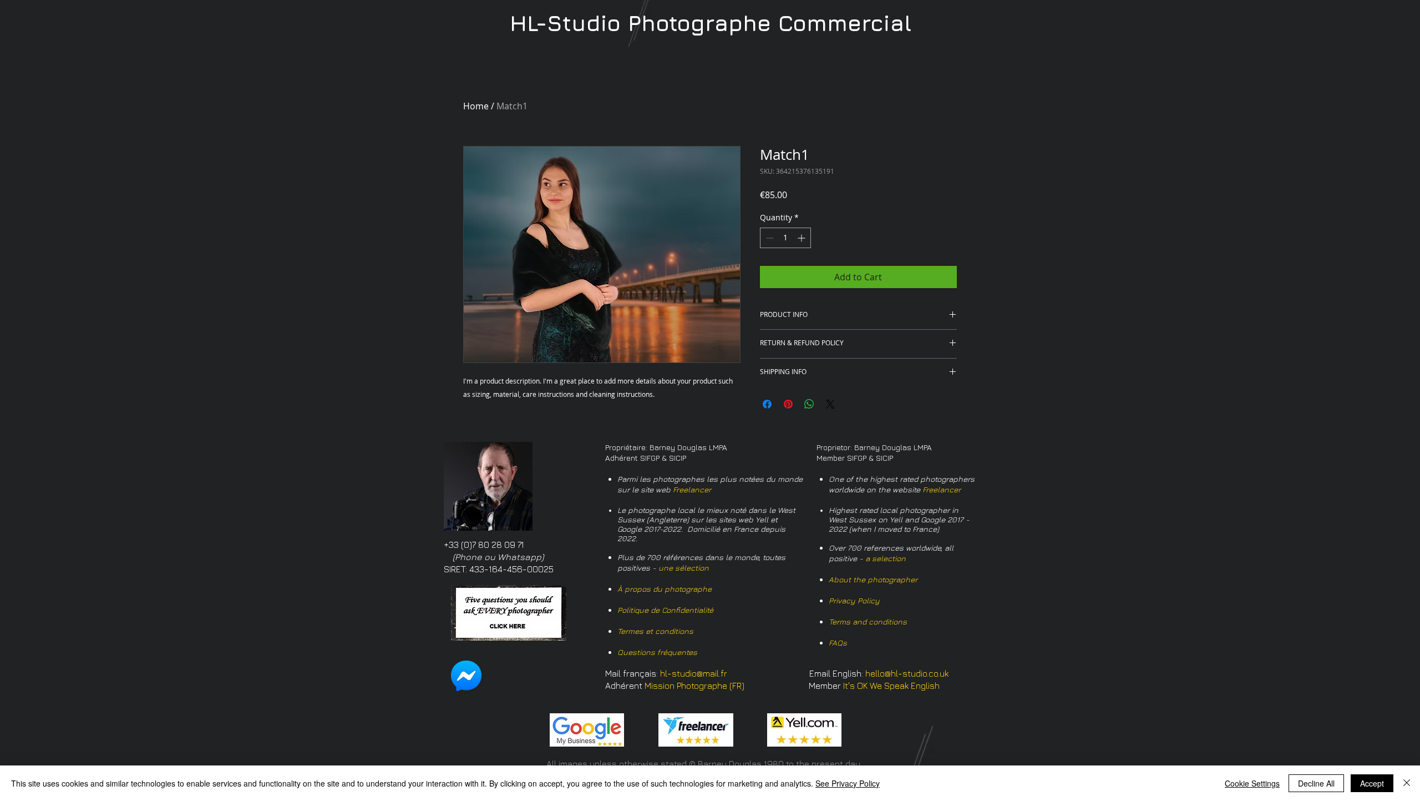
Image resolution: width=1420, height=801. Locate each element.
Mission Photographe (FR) (694, 686)
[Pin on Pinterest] (788, 404)
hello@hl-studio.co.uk (907, 673)
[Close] (1406, 783)
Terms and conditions (868, 621)
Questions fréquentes (657, 652)
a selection (885, 558)
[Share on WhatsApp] (809, 404)
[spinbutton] (785, 238)
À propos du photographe (664, 588)
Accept (1372, 783)
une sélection (683, 567)
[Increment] (802, 238)
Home (476, 106)
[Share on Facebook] (767, 404)
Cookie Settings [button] (1252, 783)
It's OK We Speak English (891, 686)
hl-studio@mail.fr (693, 673)
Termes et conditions (655, 631)
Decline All (1316, 783)
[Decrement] (768, 238)
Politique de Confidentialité (665, 609)
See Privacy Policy (847, 783)
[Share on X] (830, 404)
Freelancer (692, 489)
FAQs (838, 642)
